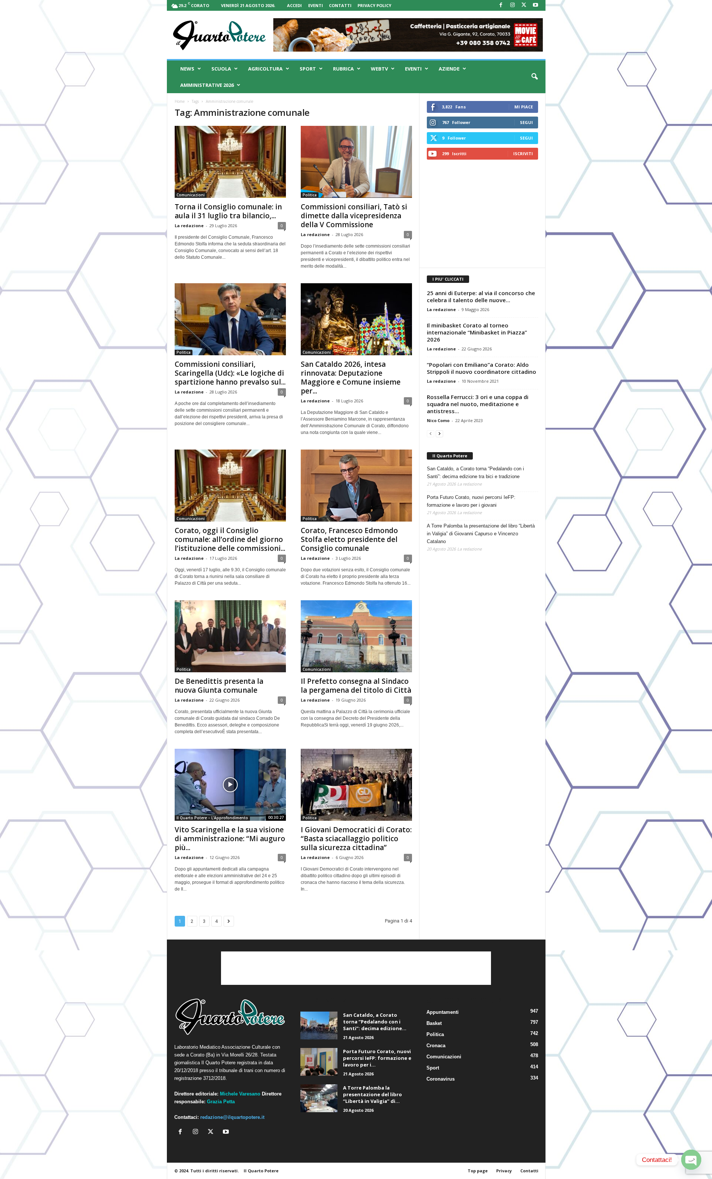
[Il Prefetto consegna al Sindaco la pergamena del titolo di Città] (356, 636)
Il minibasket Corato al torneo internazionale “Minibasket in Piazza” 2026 (477, 332)
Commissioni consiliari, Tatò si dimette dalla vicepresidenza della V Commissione (354, 215)
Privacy (504, 1170)
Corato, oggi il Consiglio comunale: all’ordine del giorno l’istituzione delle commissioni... (230, 539)
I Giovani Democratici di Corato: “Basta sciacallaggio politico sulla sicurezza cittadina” (356, 838)
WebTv (379, 68)
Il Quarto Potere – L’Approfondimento (212, 817)
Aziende (449, 68)
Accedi (294, 5)
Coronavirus (440, 1079)
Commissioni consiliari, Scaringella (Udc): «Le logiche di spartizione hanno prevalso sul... (230, 373)
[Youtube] (535, 5)
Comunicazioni (191, 194)
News (187, 68)
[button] (534, 77)
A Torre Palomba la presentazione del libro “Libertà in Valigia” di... (372, 1094)
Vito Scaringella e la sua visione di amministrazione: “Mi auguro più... (230, 838)
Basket (434, 1023)
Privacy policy (374, 5)
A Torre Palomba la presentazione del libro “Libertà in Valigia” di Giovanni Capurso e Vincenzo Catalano (481, 533)
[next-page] (439, 433)
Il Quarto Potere (449, 455)
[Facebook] (501, 5)
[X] (524, 5)
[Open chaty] (691, 1160)
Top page (478, 1170)
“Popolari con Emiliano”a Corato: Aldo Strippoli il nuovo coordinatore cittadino (481, 368)
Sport (308, 68)
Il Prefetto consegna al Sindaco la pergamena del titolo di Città (356, 685)
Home (180, 101)
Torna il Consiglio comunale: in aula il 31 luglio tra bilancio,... (228, 211)
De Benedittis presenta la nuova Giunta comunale (219, 685)
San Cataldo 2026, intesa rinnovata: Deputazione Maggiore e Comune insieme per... (350, 377)
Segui (526, 122)
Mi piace (523, 107)
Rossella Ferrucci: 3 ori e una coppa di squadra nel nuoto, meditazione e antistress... (477, 404)
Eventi (315, 5)
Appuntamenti (442, 1012)
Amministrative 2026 (207, 85)
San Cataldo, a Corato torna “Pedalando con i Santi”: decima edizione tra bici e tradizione (475, 472)
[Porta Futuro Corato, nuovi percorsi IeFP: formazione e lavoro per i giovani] (318, 1062)
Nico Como (438, 420)
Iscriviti (523, 153)
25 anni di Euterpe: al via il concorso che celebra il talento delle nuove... (481, 296)
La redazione (189, 225)
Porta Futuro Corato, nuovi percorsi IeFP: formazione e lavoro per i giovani (471, 501)
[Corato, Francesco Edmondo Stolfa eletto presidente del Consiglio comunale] (356, 486)
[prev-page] (430, 433)
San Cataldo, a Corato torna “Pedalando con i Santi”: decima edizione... (374, 1022)
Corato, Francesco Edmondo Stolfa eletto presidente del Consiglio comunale (349, 539)
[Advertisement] (482, 213)
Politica (310, 194)
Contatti (340, 5)
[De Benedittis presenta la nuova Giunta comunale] (230, 636)
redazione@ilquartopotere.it (232, 1117)
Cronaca (435, 1045)
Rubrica (343, 68)
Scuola (221, 68)
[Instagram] (512, 5)
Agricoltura (265, 68)
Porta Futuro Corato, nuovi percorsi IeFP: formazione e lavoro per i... (377, 1058)
